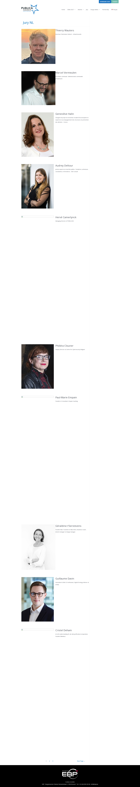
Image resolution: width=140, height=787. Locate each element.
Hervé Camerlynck (65, 217)
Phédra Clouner (64, 345)
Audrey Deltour (64, 165)
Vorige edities (94, 9)
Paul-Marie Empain (66, 397)
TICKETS (114, 1)
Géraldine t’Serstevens (68, 525)
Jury (87, 9)
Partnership (105, 9)
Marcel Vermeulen (65, 72)
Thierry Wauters (64, 30)
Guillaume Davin (64, 578)
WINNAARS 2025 (105, 1)
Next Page (81, 761)
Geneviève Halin (64, 113)
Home (63, 9)
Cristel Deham (63, 630)
